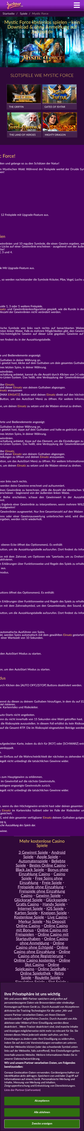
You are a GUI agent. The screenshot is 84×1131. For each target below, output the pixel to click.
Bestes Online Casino (47, 866)
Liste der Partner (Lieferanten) (22, 1090)
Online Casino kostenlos (34, 960)
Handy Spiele (54, 904)
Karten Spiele (26, 913)
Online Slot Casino (47, 963)
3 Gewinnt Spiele (33, 853)
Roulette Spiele (47, 978)
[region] (42, 1056)
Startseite (8, 13)
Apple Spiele (47, 857)
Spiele (23, 13)
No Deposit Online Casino (41, 924)
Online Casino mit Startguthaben (42, 937)
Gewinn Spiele (48, 896)
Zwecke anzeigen (42, 1123)
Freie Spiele (52, 883)
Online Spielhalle (52, 969)
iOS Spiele (55, 909)
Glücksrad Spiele (28, 900)
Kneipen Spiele (54, 913)
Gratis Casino (27, 904)
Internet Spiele (30, 909)
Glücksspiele (56, 900)
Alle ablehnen (42, 1112)
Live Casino (57, 917)
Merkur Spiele (30, 922)
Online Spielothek (35, 973)
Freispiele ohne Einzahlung (41, 887)
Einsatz (9, 384)
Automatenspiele (33, 861)
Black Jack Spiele (30, 870)
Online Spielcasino (37, 967)
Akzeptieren (42, 1101)
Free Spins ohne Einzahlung (41, 881)
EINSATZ (13, 394)
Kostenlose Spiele (29, 917)
